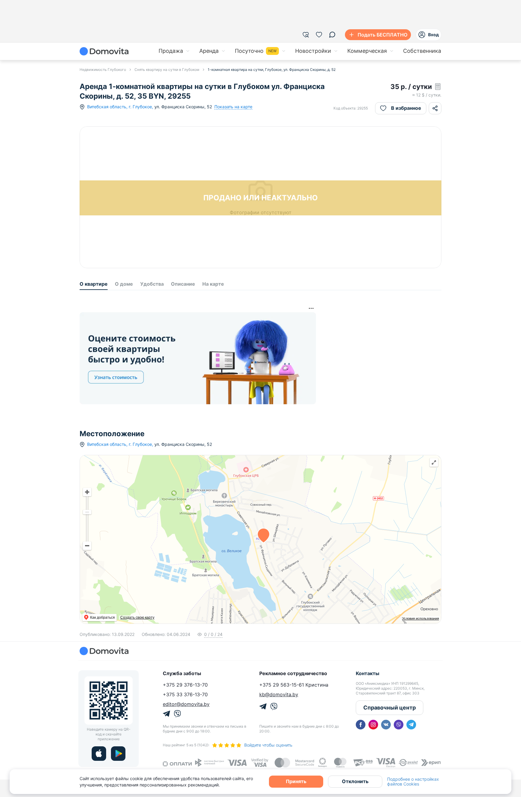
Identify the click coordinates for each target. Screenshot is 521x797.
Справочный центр (389, 707)
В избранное (406, 108)
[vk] (386, 724)
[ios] (99, 753)
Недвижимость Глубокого (103, 69)
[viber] (398, 724)
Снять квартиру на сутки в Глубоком (166, 69)
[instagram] (373, 724)
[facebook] (360, 724)
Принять (296, 781)
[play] (118, 753)
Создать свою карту (137, 617)
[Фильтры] (305, 34)
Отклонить (355, 781)
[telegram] (411, 724)
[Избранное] (319, 34)
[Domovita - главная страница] (104, 51)
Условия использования (420, 618)
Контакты (367, 673)
